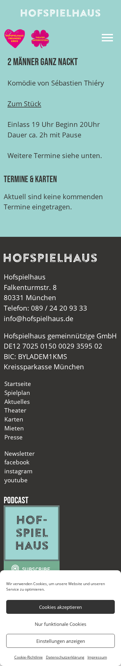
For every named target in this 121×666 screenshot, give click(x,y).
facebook (16, 462)
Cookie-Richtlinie (28, 657)
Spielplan (17, 392)
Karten (13, 419)
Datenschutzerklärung (65, 657)
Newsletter (19, 453)
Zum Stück (24, 103)
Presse (13, 437)
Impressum (97, 657)
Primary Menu (107, 37)
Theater (15, 410)
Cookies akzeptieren (60, 607)
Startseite (17, 383)
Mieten (14, 428)
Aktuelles (17, 401)
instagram (18, 471)
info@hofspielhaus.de (38, 318)
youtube (16, 480)
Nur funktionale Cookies (60, 624)
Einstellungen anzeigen (60, 641)
